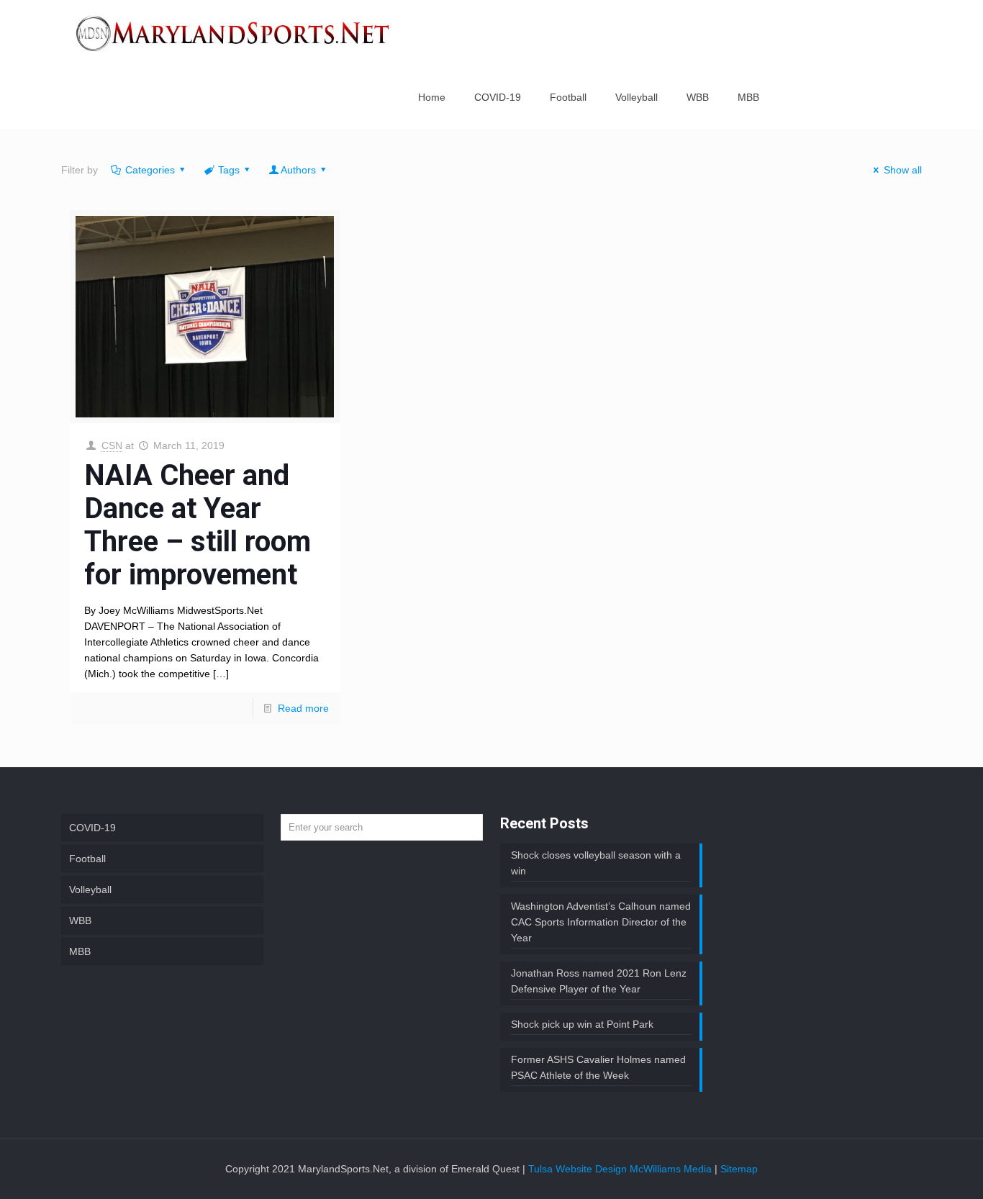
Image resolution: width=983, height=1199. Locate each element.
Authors (298, 170)
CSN (111, 445)
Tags (229, 170)
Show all (903, 170)
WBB (80, 920)
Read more (303, 708)
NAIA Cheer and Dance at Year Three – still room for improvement (197, 525)
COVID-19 (92, 827)
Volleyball (90, 889)
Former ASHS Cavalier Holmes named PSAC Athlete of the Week (598, 1067)
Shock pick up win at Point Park (582, 1024)
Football (87, 858)
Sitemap (739, 1169)
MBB (80, 951)
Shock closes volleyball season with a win (596, 863)
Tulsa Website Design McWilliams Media (621, 1169)
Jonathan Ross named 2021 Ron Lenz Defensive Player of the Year (599, 981)
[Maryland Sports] (233, 32)
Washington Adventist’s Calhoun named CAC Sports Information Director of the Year (601, 922)
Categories (150, 170)
